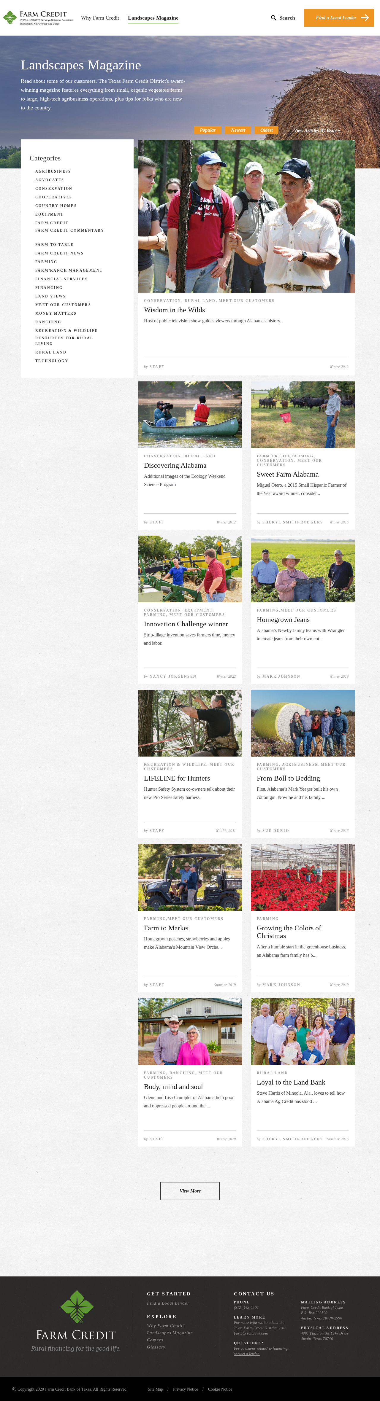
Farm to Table (54, 245)
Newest (238, 130)
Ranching (48, 322)
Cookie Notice (220, 1389)
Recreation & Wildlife (66, 331)
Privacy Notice (185, 1389)
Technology (51, 361)
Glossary (156, 1347)
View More (190, 1190)
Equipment (49, 214)
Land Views (50, 296)
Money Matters (56, 313)
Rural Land (50, 352)
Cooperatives (53, 197)
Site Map (155, 1389)
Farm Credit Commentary (69, 230)
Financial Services (61, 279)
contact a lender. (247, 1354)
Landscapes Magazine (153, 18)
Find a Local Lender (336, 17)
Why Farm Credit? (166, 1325)
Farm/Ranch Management (69, 270)
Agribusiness (53, 171)
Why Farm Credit (100, 18)
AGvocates (49, 180)
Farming (46, 262)
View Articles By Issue (316, 130)
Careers (155, 1340)
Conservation (54, 189)
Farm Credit (52, 223)
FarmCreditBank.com (251, 1333)
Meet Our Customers (63, 305)
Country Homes (56, 206)
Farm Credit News (59, 253)
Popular (208, 130)
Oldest (266, 130)
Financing (49, 288)
